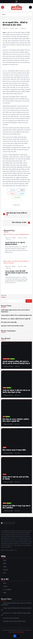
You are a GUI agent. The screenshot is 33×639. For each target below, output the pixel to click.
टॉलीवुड (4, 566)
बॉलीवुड (4, 560)
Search (3, 295)
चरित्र (4, 573)
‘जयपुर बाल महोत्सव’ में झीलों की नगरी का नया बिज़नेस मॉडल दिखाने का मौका (16, 315)
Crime (4, 474)
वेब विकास (5, 586)
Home (3, 14)
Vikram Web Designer (18, 632)
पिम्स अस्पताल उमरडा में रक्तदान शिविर (9, 322)
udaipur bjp (17, 205)
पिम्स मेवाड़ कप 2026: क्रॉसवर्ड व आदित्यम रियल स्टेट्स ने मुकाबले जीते (15, 319)
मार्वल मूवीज (5, 569)
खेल (4, 416)
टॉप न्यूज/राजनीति (6, 358)
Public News (6, 28)
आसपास (4, 387)
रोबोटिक (4, 592)
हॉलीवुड (4, 563)
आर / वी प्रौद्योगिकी (7, 589)
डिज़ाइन (4, 583)
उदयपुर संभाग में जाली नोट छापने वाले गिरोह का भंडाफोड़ (12, 325)
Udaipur (14, 237)
